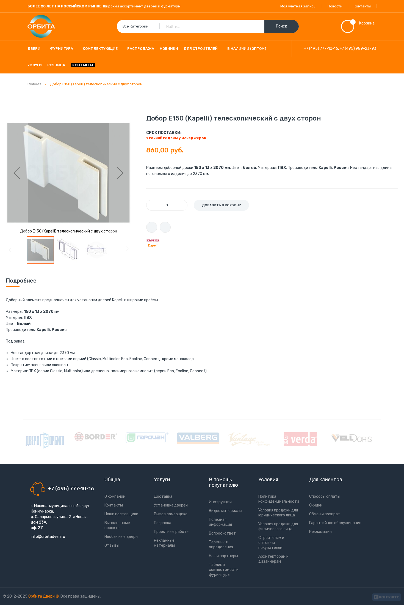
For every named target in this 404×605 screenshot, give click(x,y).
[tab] (21, 280)
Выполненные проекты (117, 525)
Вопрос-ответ (222, 533)
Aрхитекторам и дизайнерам (273, 559)
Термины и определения (221, 544)
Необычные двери (121, 536)
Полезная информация (220, 522)
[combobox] (208, 26)
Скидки (315, 505)
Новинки (169, 48)
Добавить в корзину (221, 205)
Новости (335, 6)
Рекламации (320, 531)
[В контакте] (386, 596)
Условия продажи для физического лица (278, 526)
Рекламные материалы (164, 543)
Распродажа (140, 48)
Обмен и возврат (324, 514)
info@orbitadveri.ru (48, 536)
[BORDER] (95, 436)
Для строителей (201, 48)
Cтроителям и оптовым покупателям (271, 542)
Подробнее (21, 280)
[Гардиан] (147, 437)
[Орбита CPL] (45, 440)
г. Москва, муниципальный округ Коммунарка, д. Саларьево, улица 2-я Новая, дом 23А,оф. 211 (60, 516)
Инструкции (220, 502)
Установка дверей (171, 505)
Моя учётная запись (298, 6)
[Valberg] (198, 438)
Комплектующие (100, 48)
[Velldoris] (351, 438)
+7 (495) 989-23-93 (358, 48)
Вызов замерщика (170, 514)
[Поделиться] (165, 227)
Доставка (163, 496)
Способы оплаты (324, 496)
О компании (114, 496)
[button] (17, 173)
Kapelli (153, 245)
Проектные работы (171, 531)
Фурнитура (61, 48)
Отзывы (111, 545)
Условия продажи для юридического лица (278, 513)
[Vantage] (249, 439)
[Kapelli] (153, 240)
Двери (33, 48)
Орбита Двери (42, 596)
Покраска (162, 523)
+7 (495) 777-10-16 (321, 48)
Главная (34, 84)
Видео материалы (225, 510)
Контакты (362, 6)
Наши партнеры (223, 556)
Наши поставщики (121, 514)
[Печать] (151, 227)
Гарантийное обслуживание (335, 523)
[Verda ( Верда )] (300, 439)
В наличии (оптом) (246, 48)
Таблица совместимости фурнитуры (224, 569)
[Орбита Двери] (41, 26)
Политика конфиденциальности (278, 499)
